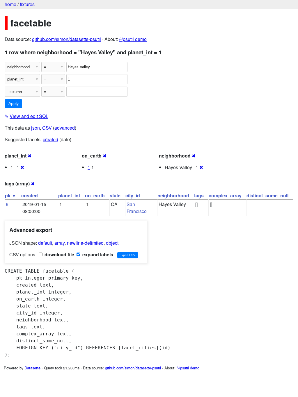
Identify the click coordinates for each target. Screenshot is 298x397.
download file (58, 254)
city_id (132, 195)
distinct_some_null (267, 195)
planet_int (69, 195)
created (50, 139)
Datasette (32, 368)
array (59, 242)
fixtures (27, 4)
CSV (47, 127)
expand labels (97, 254)
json (35, 127)
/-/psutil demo (133, 39)
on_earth (95, 195)
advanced (64, 127)
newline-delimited (85, 242)
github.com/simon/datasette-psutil (66, 39)
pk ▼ (10, 195)
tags (199, 195)
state (115, 195)
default (45, 242)
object (112, 242)
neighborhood (173, 195)
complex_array (225, 195)
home (10, 4)
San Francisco (137, 207)
